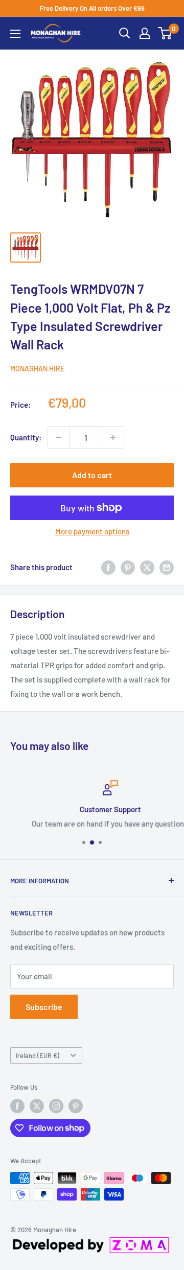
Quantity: (25, 437)
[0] (165, 33)
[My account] (145, 33)
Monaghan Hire (37, 368)
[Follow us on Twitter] (37, 1106)
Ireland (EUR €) (37, 1055)
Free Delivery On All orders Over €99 (92, 8)
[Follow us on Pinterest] (75, 1106)
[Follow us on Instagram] (56, 1106)
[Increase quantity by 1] (113, 437)
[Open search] (124, 33)
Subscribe (44, 1007)
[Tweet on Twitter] (147, 567)
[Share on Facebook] (108, 567)
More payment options (92, 531)
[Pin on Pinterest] (128, 567)
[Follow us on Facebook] (17, 1106)
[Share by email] (166, 567)
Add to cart (92, 475)
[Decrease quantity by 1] (59, 437)
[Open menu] (15, 34)
